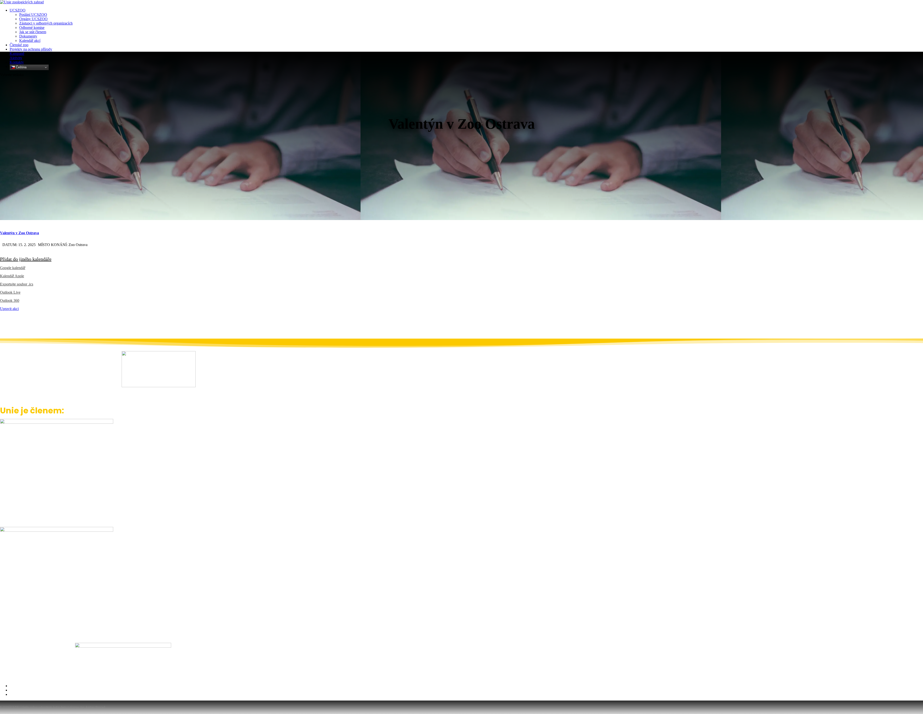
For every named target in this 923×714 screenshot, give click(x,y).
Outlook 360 (9, 300)
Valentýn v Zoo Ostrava (19, 233)
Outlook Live (10, 292)
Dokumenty (28, 36)
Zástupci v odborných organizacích (46, 23)
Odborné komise (31, 27)
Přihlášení (17, 694)
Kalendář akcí (29, 40)
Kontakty (17, 62)
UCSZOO (17, 10)
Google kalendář (12, 268)
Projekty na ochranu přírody (31, 49)
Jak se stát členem (32, 32)
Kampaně (17, 53)
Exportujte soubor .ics (16, 284)
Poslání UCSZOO (33, 15)
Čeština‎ (20, 67)
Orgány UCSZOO (33, 19)
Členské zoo (19, 45)
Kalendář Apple (12, 276)
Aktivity (16, 58)
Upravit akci (9, 309)
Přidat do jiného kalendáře (25, 259)
